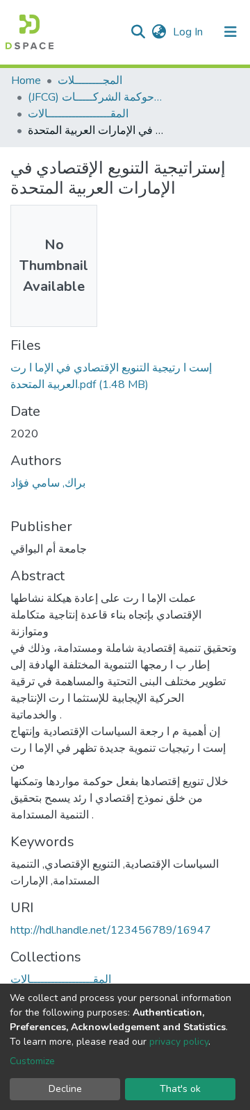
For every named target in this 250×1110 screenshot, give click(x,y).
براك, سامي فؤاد (47, 483)
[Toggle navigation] (230, 32)
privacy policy (178, 1041)
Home (26, 80)
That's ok (180, 1088)
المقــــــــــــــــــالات (78, 113)
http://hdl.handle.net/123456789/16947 (110, 930)
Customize (32, 1061)
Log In (189, 32)
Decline (65, 1088)
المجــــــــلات (90, 80)
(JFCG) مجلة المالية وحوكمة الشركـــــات (97, 97)
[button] (158, 32)
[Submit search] (137, 32)
